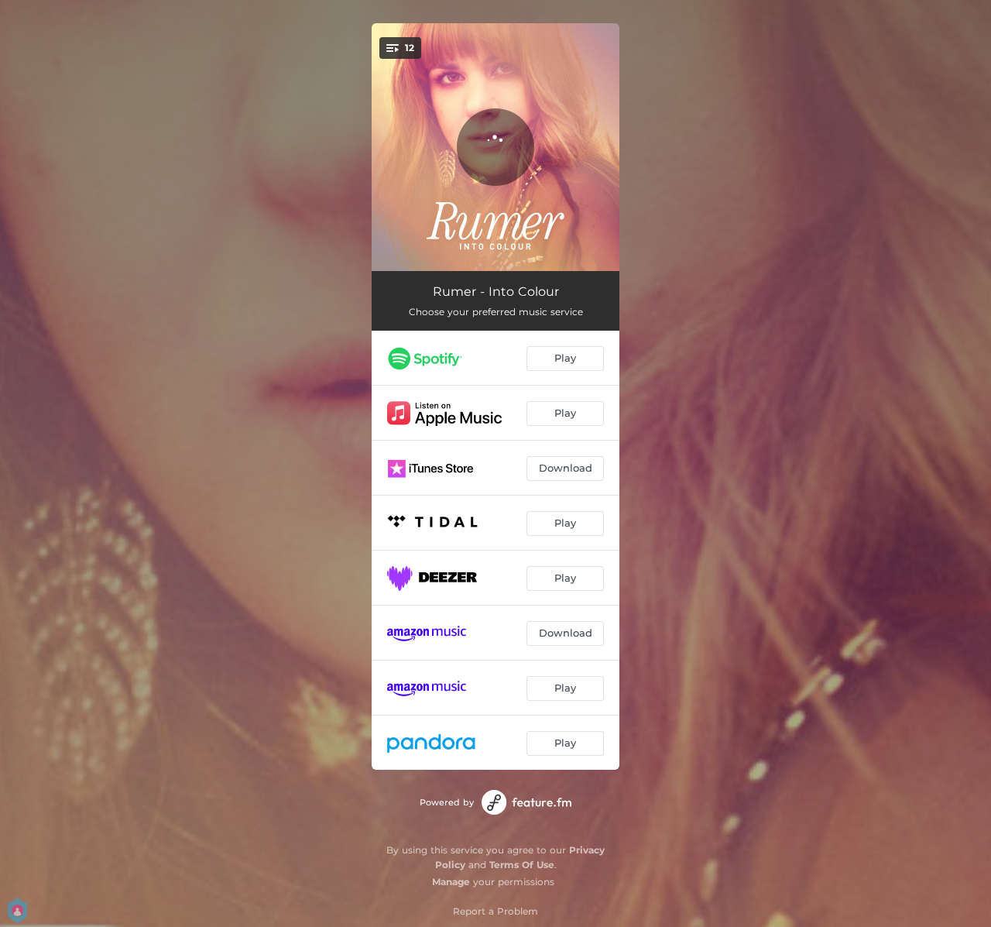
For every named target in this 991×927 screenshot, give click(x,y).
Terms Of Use (521, 864)
